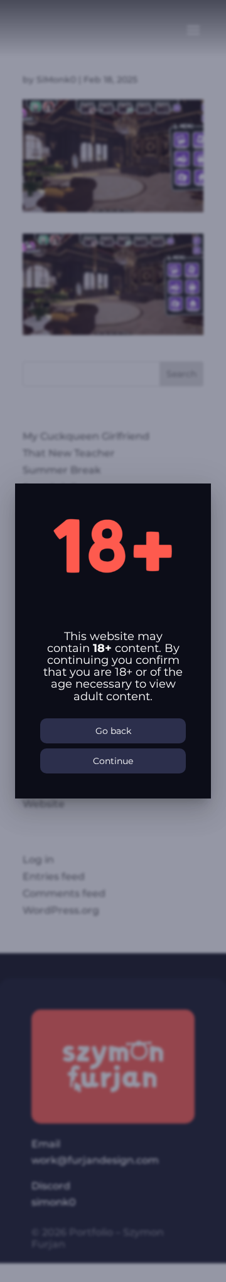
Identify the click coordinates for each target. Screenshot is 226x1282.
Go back (113, 731)
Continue (113, 761)
